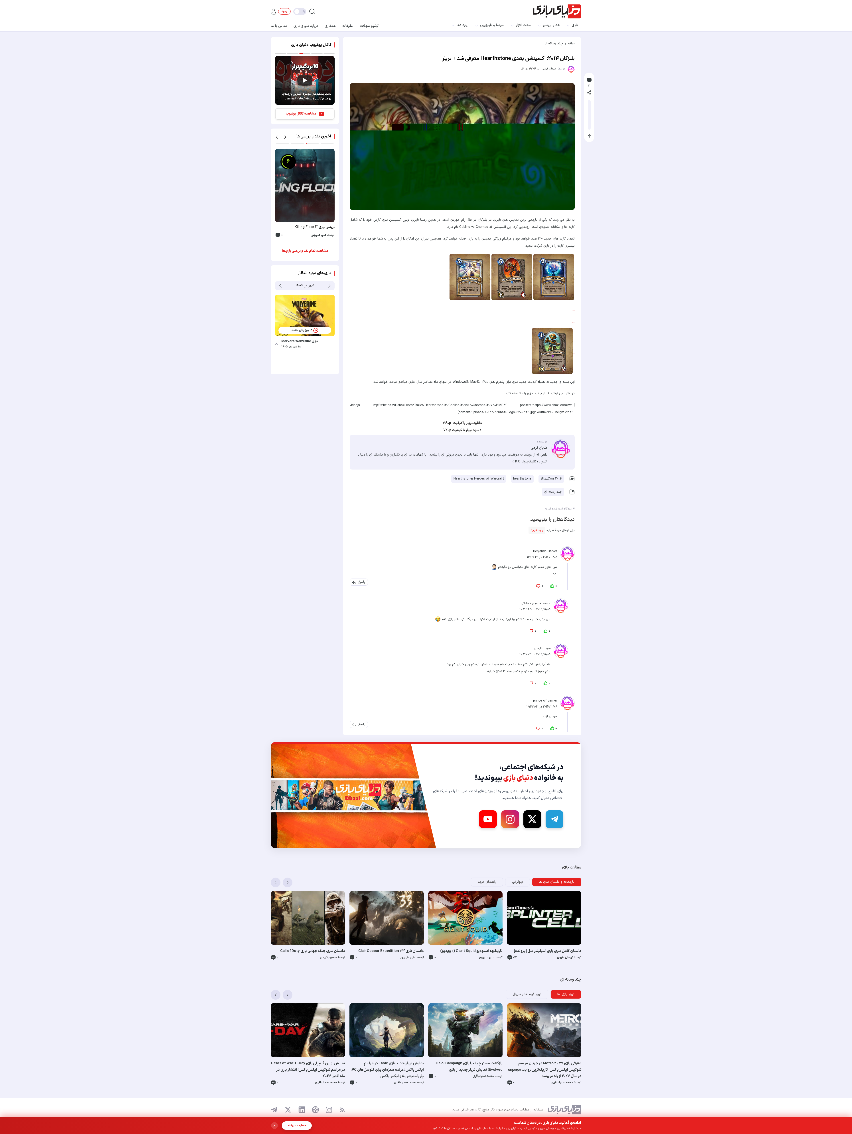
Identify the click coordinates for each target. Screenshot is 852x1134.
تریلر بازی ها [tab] (565, 994)
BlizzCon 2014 (551, 478)
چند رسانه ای (553, 43)
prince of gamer (545, 700)
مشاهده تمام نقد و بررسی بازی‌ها (305, 251)
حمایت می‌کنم (297, 1125)
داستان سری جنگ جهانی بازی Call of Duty (312, 951)
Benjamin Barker (545, 551)
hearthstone (522, 478)
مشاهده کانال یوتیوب (301, 113)
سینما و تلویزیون (492, 25)
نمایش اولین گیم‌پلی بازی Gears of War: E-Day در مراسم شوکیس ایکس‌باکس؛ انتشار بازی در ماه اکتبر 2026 (308, 1070)
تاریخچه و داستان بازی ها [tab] (556, 881)
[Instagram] (510, 819)
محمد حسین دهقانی (535, 603)
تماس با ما (279, 26)
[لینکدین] (301, 1109)
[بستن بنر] (274, 1125)
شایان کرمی (549, 69)
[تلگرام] (274, 1109)
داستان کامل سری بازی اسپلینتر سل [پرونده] (547, 951)
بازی (575, 25)
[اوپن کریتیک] (315, 1109)
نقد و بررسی (551, 25)
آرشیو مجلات (369, 26)
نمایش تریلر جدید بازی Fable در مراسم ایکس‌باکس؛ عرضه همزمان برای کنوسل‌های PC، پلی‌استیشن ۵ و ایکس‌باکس (387, 1070)
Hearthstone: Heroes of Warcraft (478, 478)
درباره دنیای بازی (306, 26)
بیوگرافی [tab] (517, 881)
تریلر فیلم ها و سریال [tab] (527, 994)
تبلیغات (347, 26)
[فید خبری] (342, 1109)
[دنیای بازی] (557, 11)
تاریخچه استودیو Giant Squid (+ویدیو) (471, 951)
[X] (532, 819)
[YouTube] (488, 819)
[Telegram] (554, 819)
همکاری (330, 26)
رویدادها (462, 25)
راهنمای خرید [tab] (487, 881)
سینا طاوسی (542, 648)
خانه (571, 43)
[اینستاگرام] (329, 1109)
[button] (361, 582)
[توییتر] (288, 1109)
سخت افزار (523, 25)
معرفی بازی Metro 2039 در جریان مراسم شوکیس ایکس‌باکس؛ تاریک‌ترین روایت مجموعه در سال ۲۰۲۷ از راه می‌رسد (544, 1070)
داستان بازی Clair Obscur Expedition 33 (391, 951)
